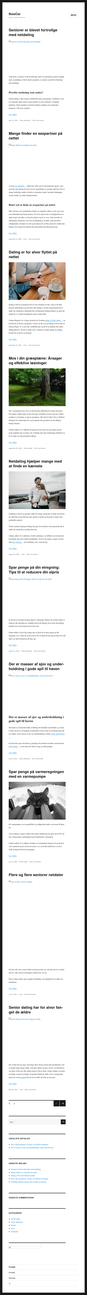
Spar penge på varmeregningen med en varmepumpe (36, 774)
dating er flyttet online (53, 320)
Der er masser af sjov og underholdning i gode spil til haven (36, 666)
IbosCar (15, 13)
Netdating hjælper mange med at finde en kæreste (35, 463)
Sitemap (12, 1278)
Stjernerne (14, 1231)
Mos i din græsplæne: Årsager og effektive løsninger (35, 360)
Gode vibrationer (25, 120)
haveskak (14, 746)
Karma (13, 1225)
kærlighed (22, 1077)
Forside (12, 1267)
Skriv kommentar (38, 120)
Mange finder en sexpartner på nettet (35, 136)
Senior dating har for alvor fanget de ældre (36, 1010)
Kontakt (12, 1272)
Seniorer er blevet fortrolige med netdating (33, 32)
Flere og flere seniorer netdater (36, 874)
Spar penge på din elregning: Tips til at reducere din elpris (34, 570)
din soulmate (16, 542)
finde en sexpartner (17, 186)
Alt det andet (28, 448)
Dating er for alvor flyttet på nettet (33, 254)
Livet (25, 239)
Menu (74, 15)
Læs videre (13, 114)
